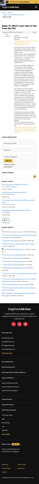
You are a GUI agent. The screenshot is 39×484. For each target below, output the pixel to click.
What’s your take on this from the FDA (14, 15)
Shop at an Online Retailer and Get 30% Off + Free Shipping (11, 450)
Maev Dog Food (16, 241)
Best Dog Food (7, 338)
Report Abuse (20, 32)
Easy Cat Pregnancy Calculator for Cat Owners (15, 184)
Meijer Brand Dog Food (18, 249)
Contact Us (21, 468)
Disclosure (5, 464)
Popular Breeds (7, 399)
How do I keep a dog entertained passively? (14, 192)
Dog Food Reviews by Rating (10, 387)
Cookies (4, 472)
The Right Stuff (17, 258)
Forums (10, 12)
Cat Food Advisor (24, 2)
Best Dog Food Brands (9, 410)
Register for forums (9, 164)
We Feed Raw (6, 423)
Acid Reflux (16, 265)
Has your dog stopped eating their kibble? (25, 273)
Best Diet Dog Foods (8, 367)
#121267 (34, 32)
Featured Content (7, 405)
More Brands (6, 434)
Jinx (3, 427)
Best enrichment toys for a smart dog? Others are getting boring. (18, 201)
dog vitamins (5, 218)
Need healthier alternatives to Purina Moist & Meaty (16, 210)
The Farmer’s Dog (7, 415)
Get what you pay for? (17, 232)
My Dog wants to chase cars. (17, 284)
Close (36, 2)
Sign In (8, 161)
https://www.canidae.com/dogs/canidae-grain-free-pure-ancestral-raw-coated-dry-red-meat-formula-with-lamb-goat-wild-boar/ (25, 129)
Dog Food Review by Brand (10, 383)
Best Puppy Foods (7, 362)
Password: (7, 150)
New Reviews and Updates (10, 391)
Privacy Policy (6, 468)
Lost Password (8, 167)
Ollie (3, 419)
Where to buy (10, 444)
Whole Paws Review (19, 261)
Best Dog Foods (7, 333)
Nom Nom (5, 430)
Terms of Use (21, 464)
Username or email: (10, 143)
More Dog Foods (7, 353)
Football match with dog (19, 268)
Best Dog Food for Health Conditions (13, 372)
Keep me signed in (11, 157)
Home (3, 12)
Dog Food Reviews (7, 378)
